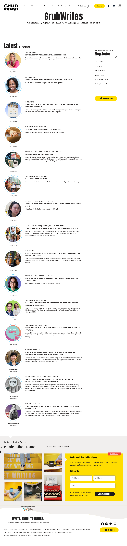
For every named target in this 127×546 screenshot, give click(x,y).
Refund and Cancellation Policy (80, 529)
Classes (26, 6)
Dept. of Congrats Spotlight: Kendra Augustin (48, 80)
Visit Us (71, 6)
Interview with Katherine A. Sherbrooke (45, 55)
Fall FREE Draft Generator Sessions (43, 129)
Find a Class (82, 6)
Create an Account (82, 493)
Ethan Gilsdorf (14, 396)
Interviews (29, 102)
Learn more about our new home (56, 447)
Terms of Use (23, 529)
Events (46, 6)
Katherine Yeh (14, 369)
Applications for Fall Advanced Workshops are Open (51, 228)
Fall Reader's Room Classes (39, 154)
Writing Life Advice (32, 350)
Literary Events (100, 70)
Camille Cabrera (14, 423)
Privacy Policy (13, 529)
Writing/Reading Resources (36, 127)
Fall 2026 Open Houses (36, 179)
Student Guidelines (35, 529)
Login (72, 493)
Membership (62, 6)
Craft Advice (30, 377)
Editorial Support (36, 6)
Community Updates (33, 151)
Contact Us (65, 529)
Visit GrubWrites (106, 98)
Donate (99, 6)
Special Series (30, 52)
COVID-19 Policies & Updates (51, 529)
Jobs (5, 529)
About (53, 6)
